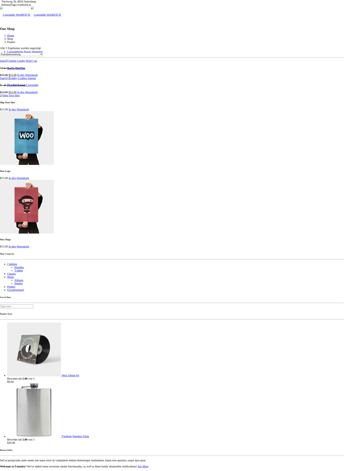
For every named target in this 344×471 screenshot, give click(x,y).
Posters (11, 286)
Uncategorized (15, 289)
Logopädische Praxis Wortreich (25, 51)
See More (143, 466)
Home (10, 35)
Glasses (11, 273)
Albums (18, 280)
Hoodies (19, 267)
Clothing (12, 264)
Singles (18, 283)
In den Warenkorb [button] (27, 75)
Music (10, 277)
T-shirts (18, 270)
